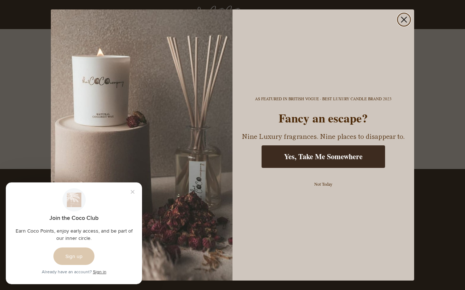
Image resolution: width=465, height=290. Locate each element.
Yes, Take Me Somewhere (323, 156)
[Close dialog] (404, 19)
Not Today (323, 184)
